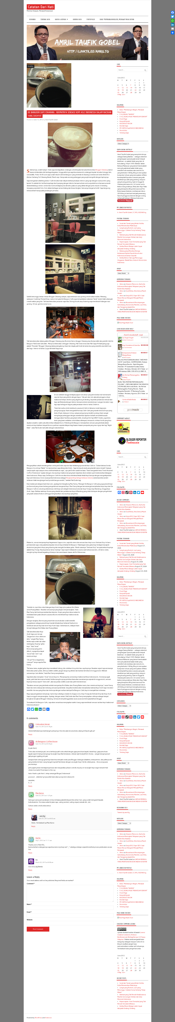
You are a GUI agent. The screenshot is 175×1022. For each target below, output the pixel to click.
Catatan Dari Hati (41, 7)
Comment (30, 883)
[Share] (173, 33)
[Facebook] (173, 12)
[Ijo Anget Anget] (120, 342)
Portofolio (91, 19)
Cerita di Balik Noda (129, 399)
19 (123, 90)
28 (131, 92)
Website (29, 920)
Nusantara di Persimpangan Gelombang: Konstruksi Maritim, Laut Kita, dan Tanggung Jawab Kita (132, 305)
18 (118, 90)
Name (29, 904)
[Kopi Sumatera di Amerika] (120, 349)
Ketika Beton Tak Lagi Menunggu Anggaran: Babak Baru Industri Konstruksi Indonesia (132, 260)
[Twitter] (173, 17)
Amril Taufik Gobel (51, 120)
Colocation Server (43, 724)
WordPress (38, 1017)
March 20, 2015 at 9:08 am (44, 862)
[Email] (173, 29)
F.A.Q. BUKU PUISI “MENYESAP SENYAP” (133, 117)
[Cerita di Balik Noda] (120, 404)
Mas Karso (40, 793)
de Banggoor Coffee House (46, 741)
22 (135, 90)
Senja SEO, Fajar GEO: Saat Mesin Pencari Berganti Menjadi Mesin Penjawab (130, 298)
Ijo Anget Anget (127, 338)
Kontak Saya (77, 19)
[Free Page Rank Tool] (125, 323)
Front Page (123, 119)
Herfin (38, 838)
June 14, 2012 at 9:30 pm (44, 744)
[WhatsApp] (173, 21)
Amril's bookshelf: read (133, 335)
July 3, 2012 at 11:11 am (44, 840)
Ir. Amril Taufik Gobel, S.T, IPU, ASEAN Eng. (131, 212)
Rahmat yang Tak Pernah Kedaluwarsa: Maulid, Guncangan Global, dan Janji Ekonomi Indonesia (131, 237)
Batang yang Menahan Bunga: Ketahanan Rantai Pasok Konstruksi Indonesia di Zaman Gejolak (129, 253)
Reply (30, 734)
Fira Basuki (126, 402)
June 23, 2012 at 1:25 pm (44, 795)
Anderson (48, 1017)
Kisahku (30, 66)
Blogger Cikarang (101, 170)
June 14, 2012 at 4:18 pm (44, 726)
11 (118, 88)
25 (118, 92)
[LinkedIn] (173, 25)
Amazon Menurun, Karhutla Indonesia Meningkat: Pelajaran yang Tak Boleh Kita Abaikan (131, 286)
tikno (121, 284)
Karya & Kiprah (60, 19)
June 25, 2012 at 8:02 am (47, 818)
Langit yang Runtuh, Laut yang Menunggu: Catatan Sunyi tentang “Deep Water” (131, 230)
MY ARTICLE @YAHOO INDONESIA (132, 128)
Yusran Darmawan (128, 347)
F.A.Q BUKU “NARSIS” (127, 114)
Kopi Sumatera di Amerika (131, 345)
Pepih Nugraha (127, 357)
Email (29, 912)
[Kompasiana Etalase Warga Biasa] (120, 357)
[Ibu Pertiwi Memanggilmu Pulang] (120, 379)
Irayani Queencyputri (128, 340)
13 (127, 88)
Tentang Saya (45, 19)
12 (123, 88)
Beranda (32, 19)
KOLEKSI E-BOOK (126, 123)
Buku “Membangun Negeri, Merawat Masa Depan (117, 19)
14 (131, 88)
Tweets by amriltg (123, 812)
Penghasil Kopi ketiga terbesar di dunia (79, 478)
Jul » (123, 94)
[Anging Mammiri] (123, 434)
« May (119, 94)
